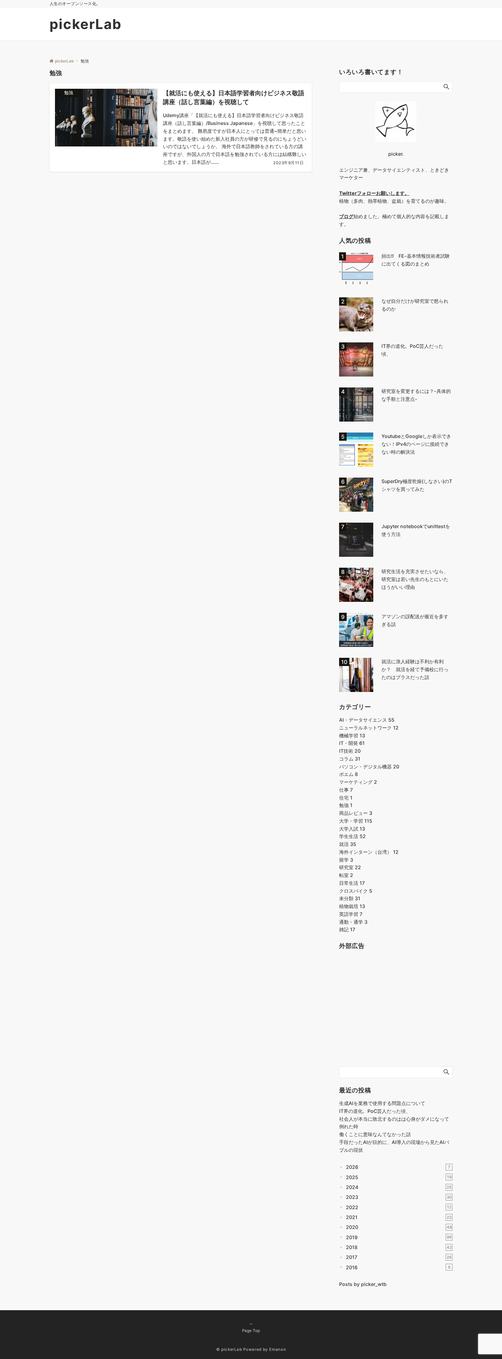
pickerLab (86, 24)
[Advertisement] (390, 1013)
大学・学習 (355, 821)
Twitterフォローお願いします (372, 193)
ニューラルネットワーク (369, 728)
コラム (349, 759)
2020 (399, 1227)
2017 (398, 1257)
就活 (347, 844)
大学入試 (352, 829)
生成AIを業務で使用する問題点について (382, 1103)
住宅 (345, 798)
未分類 (349, 898)
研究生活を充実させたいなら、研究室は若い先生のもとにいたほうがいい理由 (414, 579)
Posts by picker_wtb (363, 1284)
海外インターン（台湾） (369, 852)
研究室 (350, 867)
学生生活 (352, 836)
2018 (399, 1247)
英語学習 (350, 914)
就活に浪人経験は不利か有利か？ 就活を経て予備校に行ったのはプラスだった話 (414, 669)
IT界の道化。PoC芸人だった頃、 (374, 1111)
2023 (399, 1197)
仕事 (346, 790)
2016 (398, 1267)
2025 (398, 1177)
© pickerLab (229, 1349)
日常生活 (352, 883)
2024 (398, 1187)
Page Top (251, 1330)
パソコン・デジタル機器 (369, 766)
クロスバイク (355, 891)
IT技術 (350, 751)
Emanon (277, 1349)
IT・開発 (352, 743)
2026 (398, 1167)
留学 (346, 860)
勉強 (345, 805)
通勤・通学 (353, 922)
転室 (346, 875)
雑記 (347, 929)
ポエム (348, 774)
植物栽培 (352, 906)
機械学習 (352, 735)
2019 (398, 1237)
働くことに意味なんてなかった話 (375, 1134)
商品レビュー (355, 813)
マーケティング (358, 782)
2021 (398, 1217)
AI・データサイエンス (366, 720)
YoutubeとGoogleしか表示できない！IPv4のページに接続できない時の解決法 (416, 444)
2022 (398, 1207)
